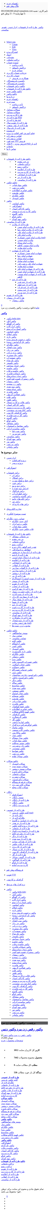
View (14, 49)
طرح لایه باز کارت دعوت (23, 607)
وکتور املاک (12, 334)
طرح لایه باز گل (19, 855)
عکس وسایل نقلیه (20, 756)
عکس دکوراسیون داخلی (23, 678)
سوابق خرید (17, 70)
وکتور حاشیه (12, 368)
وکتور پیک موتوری (15, 355)
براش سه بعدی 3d (20, 488)
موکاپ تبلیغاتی (18, 774)
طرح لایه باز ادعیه (20, 555)
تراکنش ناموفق (19, 68)
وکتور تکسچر (12, 363)
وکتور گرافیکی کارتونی (17, 413)
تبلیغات (10, 146)
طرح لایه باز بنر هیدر (21, 823)
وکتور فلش (12, 400)
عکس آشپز (17, 646)
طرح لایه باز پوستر (20, 581)
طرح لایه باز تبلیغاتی (21, 828)
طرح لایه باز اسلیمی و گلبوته (24, 820)
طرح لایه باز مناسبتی (21, 612)
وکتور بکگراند (13, 345)
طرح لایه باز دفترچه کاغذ (23, 834)
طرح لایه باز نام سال (16, 128)
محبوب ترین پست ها (21, 626)
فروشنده (11, 131)
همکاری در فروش (20, 78)
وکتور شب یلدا (18, 431)
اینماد (9, 55)
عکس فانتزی (18, 704)
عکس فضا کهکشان (21, 706)
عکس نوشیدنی (18, 748)
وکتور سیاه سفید (14, 389)
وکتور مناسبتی (13, 436)
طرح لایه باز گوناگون (21, 860)
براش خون (17, 483)
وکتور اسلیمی (13, 331)
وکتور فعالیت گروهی (16, 394)
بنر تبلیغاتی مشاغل (20, 536)
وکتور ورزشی (13, 444)
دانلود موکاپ (12, 761)
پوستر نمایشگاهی (19, 633)
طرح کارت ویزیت (14, 115)
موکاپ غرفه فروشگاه (22, 782)
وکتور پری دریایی (14, 352)
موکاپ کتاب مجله (20, 787)
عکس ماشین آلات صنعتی (23, 730)
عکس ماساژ (17, 727)
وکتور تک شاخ (13, 360)
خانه (37, 308)
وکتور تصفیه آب (14, 358)
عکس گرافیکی (18, 714)
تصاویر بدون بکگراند (15, 519)
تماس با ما (11, 149)
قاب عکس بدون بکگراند (22, 529)
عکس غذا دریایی (19, 701)
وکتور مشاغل (13, 423)
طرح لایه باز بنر (19, 576)
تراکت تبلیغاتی (13, 60)
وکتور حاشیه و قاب (15, 371)
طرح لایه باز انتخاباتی (21, 563)
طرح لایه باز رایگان (20, 800)
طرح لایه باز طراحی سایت (24, 841)
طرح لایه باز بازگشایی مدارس (25, 568)
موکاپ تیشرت (18, 777)
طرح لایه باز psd (14, 120)
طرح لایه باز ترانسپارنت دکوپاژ (25, 831)
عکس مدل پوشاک (20, 738)
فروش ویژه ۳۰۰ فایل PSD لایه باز (22, 144)
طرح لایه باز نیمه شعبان (22, 620)
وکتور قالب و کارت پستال (18, 402)
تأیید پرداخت (17, 65)
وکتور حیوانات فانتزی (16, 373)
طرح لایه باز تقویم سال (17, 123)
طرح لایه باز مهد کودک (22, 615)
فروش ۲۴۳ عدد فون (16, 141)
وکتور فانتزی (12, 392)
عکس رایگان (18, 803)
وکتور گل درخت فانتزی (17, 415)
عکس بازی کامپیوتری (21, 651)
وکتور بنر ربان (13, 350)
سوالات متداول (13, 110)
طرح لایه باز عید (19, 605)
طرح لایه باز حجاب (20, 586)
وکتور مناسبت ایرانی (16, 428)
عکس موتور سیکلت (21, 743)
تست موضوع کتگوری (16, 514)
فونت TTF (11, 875)
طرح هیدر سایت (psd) (21, 623)
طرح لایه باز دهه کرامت (22, 589)
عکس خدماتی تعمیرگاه (22, 670)
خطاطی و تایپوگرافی (21, 550)
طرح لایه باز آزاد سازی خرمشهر (26, 552)
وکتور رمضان (13, 381)
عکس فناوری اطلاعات (22, 709)
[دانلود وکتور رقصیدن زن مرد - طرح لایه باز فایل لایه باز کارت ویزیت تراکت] (24, 20)
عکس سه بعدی (19, 688)
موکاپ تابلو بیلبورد (20, 771)
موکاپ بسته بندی (20, 766)
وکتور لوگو (11, 421)
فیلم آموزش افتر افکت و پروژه (21, 133)
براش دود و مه (18, 486)
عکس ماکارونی (19, 733)
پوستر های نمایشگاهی (11, 1122)
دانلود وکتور (12, 94)
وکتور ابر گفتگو (13, 324)
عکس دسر (17, 672)
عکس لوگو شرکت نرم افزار (24, 725)
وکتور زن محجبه (14, 384)
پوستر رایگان (18, 797)
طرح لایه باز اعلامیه (21, 560)
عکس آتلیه (17, 641)
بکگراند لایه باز (18, 818)
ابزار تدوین (11, 458)
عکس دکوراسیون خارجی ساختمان (27, 675)
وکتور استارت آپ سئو (16, 329)
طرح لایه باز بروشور (21, 573)
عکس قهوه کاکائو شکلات (23, 712)
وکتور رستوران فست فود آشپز (20, 379)
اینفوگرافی (11, 468)
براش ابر (16, 475)
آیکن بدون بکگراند (20, 521)
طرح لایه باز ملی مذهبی (17, 125)
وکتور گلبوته (12, 418)
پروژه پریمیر (17, 463)
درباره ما (10, 96)
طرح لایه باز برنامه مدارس (24, 571)
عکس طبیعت (18, 699)
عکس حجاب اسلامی (21, 664)
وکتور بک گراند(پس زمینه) (18, 342)
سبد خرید (11, 102)
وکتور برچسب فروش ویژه (18, 339)
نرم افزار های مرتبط (16, 884)
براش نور (16, 501)
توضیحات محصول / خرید (12, 1040)
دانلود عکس (12, 630)
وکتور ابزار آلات (13, 326)
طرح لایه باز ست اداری (22, 594)
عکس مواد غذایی (19, 526)
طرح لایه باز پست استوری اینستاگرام (28, 578)
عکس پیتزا (17, 659)
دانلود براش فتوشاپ (16, 86)
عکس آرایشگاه (18, 643)
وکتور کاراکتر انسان (15, 405)
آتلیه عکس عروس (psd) (22, 813)
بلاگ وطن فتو (13, 6)
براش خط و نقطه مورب (23, 480)
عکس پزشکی (18, 657)
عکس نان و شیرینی (21, 746)
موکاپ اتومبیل (18, 764)
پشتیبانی (10, 57)
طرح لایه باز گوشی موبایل (23, 857)
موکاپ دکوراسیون (20, 779)
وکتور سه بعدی (13, 387)
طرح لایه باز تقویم (20, 584)
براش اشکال (17, 478)
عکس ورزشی (18, 754)
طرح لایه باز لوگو (19, 862)
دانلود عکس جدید (14, 91)
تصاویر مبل (17, 636)
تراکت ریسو (17, 544)
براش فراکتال (18, 491)
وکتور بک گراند (7, 1145)
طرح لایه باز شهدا (20, 602)
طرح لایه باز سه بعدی (21, 839)
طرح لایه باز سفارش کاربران (25, 597)
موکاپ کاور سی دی (21, 785)
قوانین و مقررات (14, 136)
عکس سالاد (17, 683)
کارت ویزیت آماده (20, 865)
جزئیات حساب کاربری (17, 73)
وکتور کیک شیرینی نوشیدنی (19, 410)
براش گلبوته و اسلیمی (22, 496)
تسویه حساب (12, 62)
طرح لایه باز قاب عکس (22, 844)
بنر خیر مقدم (18, 539)
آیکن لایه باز (17, 815)
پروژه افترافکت (19, 460)
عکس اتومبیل (18, 649)
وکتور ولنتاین (12, 447)
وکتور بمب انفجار (14, 347)
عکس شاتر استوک (20, 693)
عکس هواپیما (18, 751)
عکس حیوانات (18, 667)
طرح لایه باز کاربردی (21, 847)
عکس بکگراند (18, 654)
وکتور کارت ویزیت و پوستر (19, 407)
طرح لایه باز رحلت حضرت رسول (27, 591)
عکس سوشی (18, 691)
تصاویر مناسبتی (19, 638)
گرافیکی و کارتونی (15, 879)
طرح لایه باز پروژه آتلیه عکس (25, 826)
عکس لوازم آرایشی (21, 722)
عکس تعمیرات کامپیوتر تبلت (25, 662)
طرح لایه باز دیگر (19, 836)
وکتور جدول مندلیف (15, 366)
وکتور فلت (11, 397)
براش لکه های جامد (21, 499)
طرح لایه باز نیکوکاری (21, 618)
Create (15, 44)
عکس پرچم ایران (19, 524)
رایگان (9, 792)
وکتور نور (11, 442)
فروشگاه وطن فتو (15, 870)
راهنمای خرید (12, 3)
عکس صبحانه (18, 696)
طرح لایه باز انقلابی (20, 565)
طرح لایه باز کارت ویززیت (12, 1171)
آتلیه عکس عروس (9, 1080)
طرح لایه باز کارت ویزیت (23, 610)
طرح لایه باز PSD (14, 117)
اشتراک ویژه (12, 52)
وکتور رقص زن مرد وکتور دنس (22, 1029)
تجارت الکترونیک (14, 509)
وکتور (4, 313)
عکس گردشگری (19, 717)
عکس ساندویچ (18, 685)
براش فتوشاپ (13, 473)
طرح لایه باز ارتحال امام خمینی (26, 557)
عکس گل (16, 719)
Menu (4, 154)
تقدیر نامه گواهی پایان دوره (24, 547)
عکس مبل (5, 1124)
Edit (14, 47)
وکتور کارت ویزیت (9, 1153)
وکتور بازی (11, 337)
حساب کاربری (13, 75)
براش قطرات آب (19, 494)
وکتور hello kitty (14, 318)
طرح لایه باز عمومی (15, 810)
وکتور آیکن (11, 321)
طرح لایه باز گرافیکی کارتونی (25, 852)
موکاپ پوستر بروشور (21, 769)
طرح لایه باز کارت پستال (23, 849)
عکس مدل (17, 735)
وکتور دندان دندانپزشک (17, 376)
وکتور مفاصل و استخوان (17, 426)
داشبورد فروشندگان (15, 81)
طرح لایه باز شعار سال (22, 599)
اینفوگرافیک (17, 795)
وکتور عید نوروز (19, 434)
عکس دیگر (17, 680)
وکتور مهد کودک (14, 439)
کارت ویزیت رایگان (20, 805)
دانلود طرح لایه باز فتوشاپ (18, 89)
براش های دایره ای (20, 504)
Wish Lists (11, 42)
